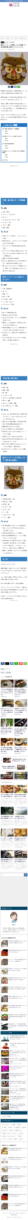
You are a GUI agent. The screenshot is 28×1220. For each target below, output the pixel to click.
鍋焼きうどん (18, 1130)
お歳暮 (13, 1124)
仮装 (4, 1136)
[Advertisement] (14, 22)
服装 (16, 1139)
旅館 (19, 1124)
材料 (6, 131)
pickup (24, 1127)
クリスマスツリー (12, 1136)
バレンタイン (6, 1124)
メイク (5, 1139)
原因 (4, 1133)
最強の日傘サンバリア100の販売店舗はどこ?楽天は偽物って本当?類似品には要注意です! (17, 1025)
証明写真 (18, 1127)
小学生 (5, 1127)
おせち (21, 1139)
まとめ (5, 159)
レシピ (2, 42)
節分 (7, 42)
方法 (10, 1133)
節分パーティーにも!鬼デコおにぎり (12, 136)
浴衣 (11, 1130)
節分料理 (12, 42)
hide (15, 125)
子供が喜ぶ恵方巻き (8, 143)
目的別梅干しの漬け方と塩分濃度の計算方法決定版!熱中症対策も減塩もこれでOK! (17, 1016)
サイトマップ (12, 1213)
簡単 (20, 1136)
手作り (11, 1127)
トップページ (5, 1213)
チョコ (15, 1133)
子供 (11, 1139)
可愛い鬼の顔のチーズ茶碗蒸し (11, 128)
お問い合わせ (14, 1214)
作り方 (6, 133)
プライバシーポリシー (21, 1213)
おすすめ (5, 1130)
